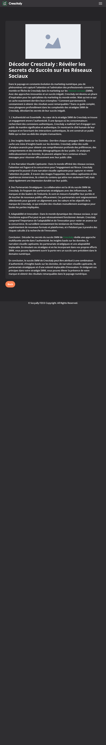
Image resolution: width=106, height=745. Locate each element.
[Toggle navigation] (100, 3)
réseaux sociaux (77, 90)
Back (10, 284)
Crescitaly (68, 237)
